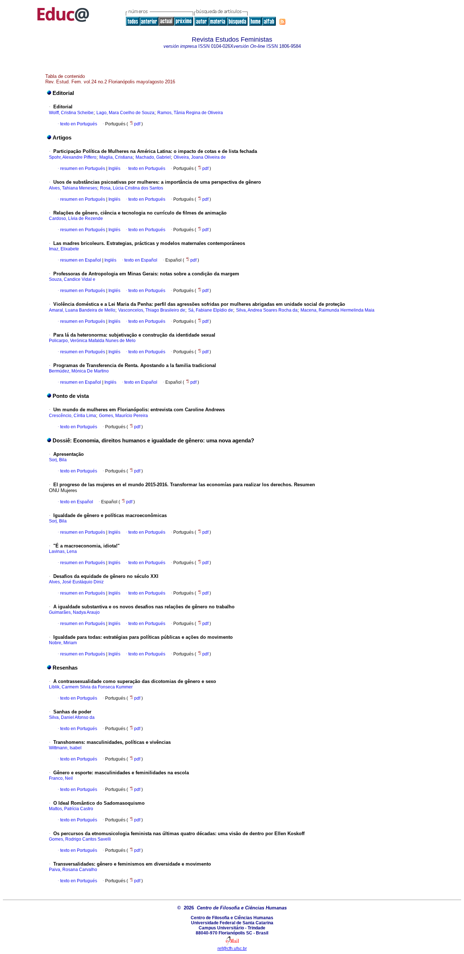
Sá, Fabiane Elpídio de (210, 310)
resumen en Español (80, 260)
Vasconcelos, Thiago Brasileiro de (151, 310)
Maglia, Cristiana (116, 157)
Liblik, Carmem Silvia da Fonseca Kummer (91, 687)
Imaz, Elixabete (64, 248)
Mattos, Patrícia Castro (71, 808)
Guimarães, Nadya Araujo (74, 612)
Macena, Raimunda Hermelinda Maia (337, 310)
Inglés (113, 168)
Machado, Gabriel (153, 157)
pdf (137, 123)
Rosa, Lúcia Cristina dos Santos (131, 188)
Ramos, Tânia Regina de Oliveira (190, 112)
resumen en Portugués (82, 168)
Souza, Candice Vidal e (72, 279)
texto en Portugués (78, 123)
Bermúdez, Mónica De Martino (79, 371)
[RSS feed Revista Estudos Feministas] (282, 22)
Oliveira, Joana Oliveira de (200, 157)
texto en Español (140, 260)
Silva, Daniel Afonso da (72, 717)
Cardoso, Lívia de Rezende (76, 218)
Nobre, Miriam (63, 642)
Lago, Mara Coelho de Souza (125, 112)
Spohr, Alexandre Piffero (72, 157)
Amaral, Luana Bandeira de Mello (82, 310)
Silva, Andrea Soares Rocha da (267, 310)
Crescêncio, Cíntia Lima (72, 415)
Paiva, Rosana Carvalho (73, 869)
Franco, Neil (61, 778)
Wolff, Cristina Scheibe (71, 112)
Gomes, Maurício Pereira (123, 415)
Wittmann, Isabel (65, 747)
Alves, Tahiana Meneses (73, 188)
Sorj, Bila (58, 459)
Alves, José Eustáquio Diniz (76, 581)
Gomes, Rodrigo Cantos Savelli (80, 839)
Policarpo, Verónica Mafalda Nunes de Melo (92, 340)
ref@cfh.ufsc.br (232, 948)
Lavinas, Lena (63, 551)
